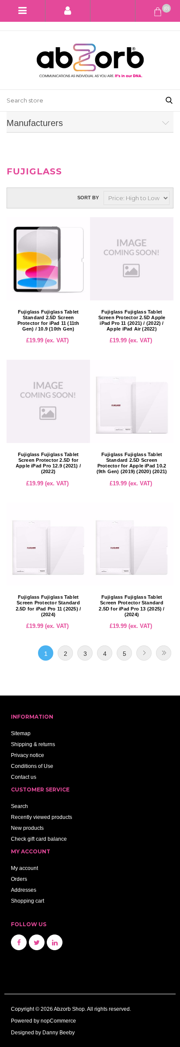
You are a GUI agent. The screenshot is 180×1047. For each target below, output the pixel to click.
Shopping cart (27, 900)
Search (19, 806)
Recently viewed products (41, 817)
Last (163, 653)
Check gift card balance (39, 839)
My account (24, 868)
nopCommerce (58, 1020)
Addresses (23, 890)
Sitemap (21, 733)
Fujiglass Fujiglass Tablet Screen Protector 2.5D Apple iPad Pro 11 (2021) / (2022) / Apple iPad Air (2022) (132, 320)
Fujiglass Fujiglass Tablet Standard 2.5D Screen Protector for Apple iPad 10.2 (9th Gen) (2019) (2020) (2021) (132, 463)
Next (144, 653)
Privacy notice (27, 755)
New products (27, 828)
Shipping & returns (33, 744)
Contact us (23, 777)
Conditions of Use (32, 766)
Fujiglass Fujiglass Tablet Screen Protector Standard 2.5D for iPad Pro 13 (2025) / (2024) (131, 605)
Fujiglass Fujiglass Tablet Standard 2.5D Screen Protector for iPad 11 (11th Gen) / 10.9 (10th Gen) (48, 320)
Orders (19, 879)
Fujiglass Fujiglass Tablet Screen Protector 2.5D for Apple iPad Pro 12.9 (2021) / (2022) (48, 463)
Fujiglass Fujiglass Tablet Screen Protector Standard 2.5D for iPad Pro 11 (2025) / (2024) (48, 605)
